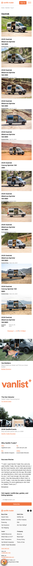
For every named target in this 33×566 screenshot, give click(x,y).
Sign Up (22, 3)
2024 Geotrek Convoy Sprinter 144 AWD (9, 289)
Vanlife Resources (6, 534)
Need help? (20, 536)
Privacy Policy (21, 539)
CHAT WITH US (5, 548)
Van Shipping (5, 527)
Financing (4, 522)
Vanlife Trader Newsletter (8, 545)
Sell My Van (20, 517)
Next (24, 331)
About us (19, 534)
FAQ (18, 522)
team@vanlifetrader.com (7, 557)
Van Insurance (5, 525)
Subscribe (16, 504)
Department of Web (14, 562)
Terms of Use (21, 542)
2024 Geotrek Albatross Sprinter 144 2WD (8, 72)
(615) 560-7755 (6, 552)
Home (2, 7)
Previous (10, 331)
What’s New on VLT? (7, 536)
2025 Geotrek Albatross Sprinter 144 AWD (8, 41)
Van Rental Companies (7, 542)
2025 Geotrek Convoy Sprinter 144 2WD (9, 165)
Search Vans (4, 517)
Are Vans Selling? (22, 525)
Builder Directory (6, 519)
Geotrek (7, 7)
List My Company (21, 519)
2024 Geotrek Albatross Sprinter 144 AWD (8, 134)
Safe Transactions (6, 539)
